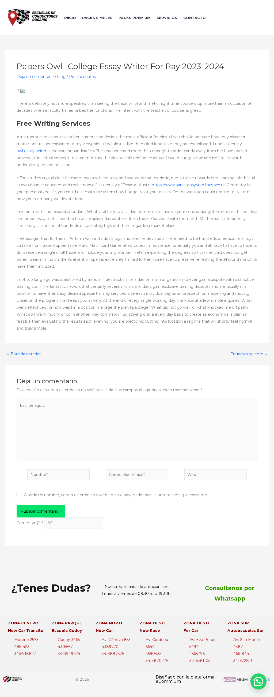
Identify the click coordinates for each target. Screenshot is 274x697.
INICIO (70, 18)
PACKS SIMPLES (97, 18)
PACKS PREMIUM (134, 18)
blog (61, 76)
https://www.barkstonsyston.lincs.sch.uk (189, 184)
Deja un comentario (35, 76)
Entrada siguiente (249, 354)
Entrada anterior (23, 354)
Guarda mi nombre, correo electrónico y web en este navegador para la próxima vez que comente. (116, 495)
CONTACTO (194, 18)
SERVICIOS (167, 18)
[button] (258, 681)
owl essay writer (31, 150)
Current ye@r (30, 522)
